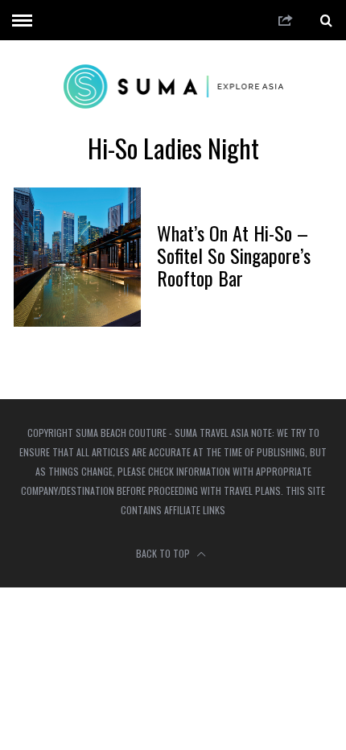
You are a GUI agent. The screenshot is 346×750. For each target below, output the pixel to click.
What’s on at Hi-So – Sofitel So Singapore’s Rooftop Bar (234, 255)
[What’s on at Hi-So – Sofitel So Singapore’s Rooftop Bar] (77, 257)
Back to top (164, 553)
